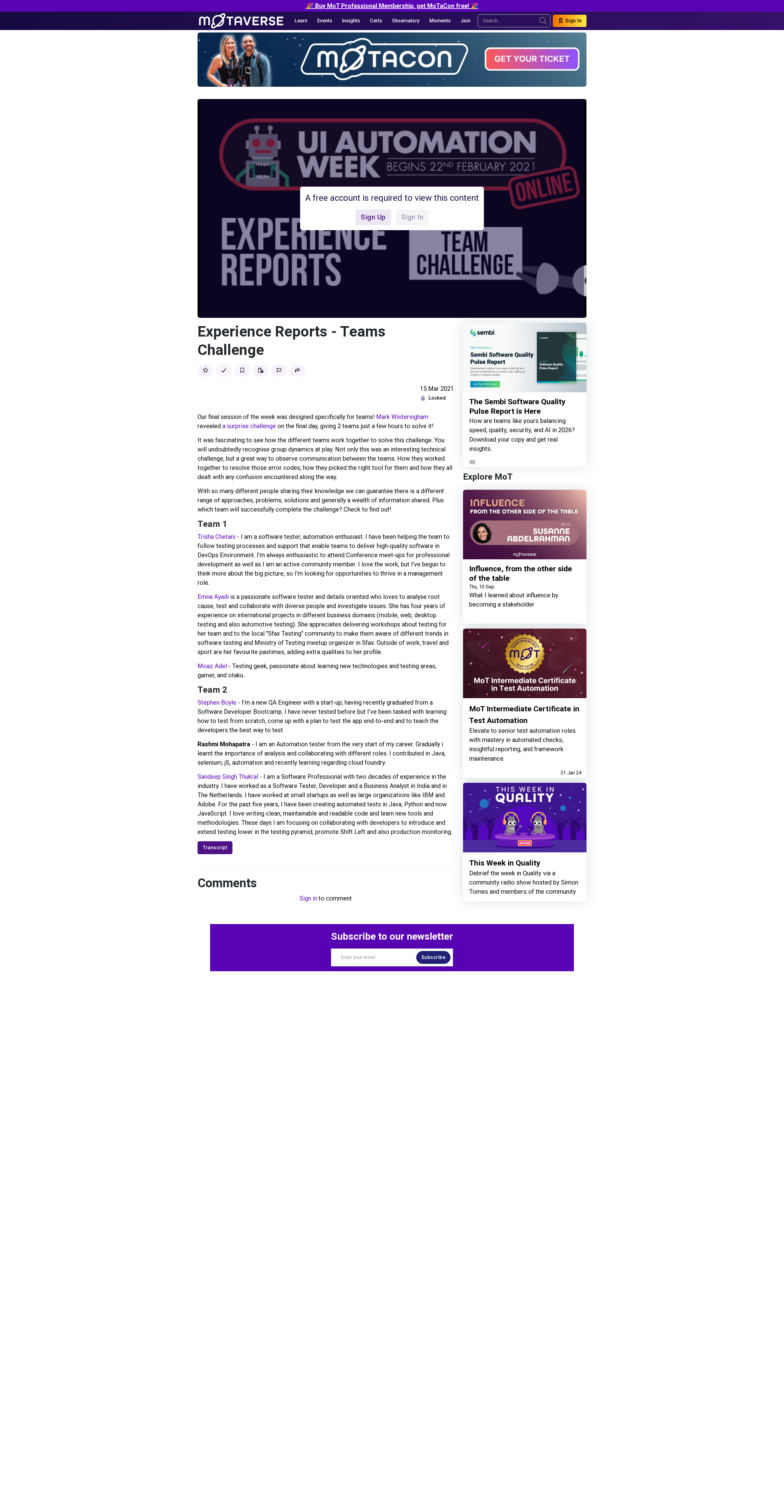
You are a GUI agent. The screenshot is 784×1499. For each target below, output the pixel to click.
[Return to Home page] (241, 21)
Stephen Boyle (217, 702)
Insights (351, 21)
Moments (440, 21)
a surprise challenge (249, 426)
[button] (297, 370)
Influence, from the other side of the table (520, 573)
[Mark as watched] (224, 370)
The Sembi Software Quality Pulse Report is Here (517, 406)
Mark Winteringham (402, 416)
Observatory (406, 21)
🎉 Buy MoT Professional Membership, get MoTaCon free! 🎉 (392, 6)
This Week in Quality (505, 862)
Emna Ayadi (213, 596)
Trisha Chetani (217, 536)
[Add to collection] (261, 370)
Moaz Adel (212, 666)
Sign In (573, 21)
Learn (301, 21)
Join (465, 21)
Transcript (215, 847)
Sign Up (373, 217)
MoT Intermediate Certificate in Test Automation (524, 714)
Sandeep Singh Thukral (228, 776)
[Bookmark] (242, 370)
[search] (543, 21)
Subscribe (433, 957)
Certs (376, 21)
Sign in (308, 898)
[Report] (279, 370)
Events (324, 21)
